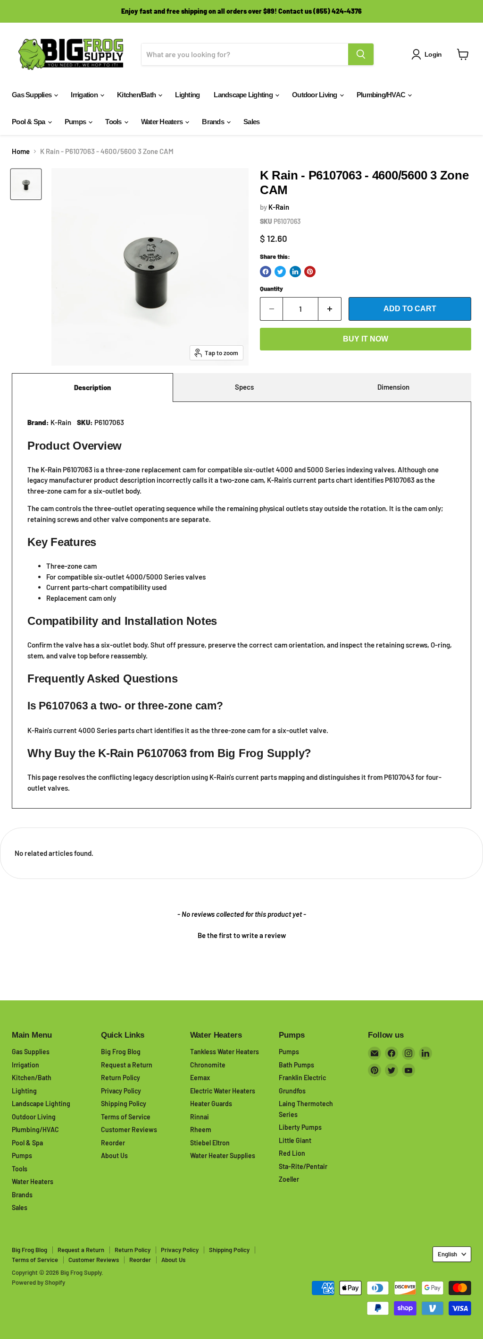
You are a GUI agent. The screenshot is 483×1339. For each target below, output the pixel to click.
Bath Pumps (296, 1065)
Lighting (187, 95)
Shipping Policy (123, 1104)
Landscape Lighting (244, 95)
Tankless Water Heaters (224, 1052)
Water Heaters (162, 122)
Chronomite (207, 1065)
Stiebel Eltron (210, 1143)
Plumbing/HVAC (382, 95)
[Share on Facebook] (265, 271)
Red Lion (292, 1153)
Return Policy (120, 1078)
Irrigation (85, 95)
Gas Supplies (32, 95)
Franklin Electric (302, 1078)
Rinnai (199, 1117)
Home (21, 151)
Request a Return (126, 1065)
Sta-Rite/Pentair (303, 1166)
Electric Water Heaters (222, 1091)
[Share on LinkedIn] (295, 271)
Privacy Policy (121, 1091)
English (447, 1254)
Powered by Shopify (38, 1282)
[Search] (361, 54)
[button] (241, 934)
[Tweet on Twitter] (280, 271)
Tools (114, 122)
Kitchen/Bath (137, 95)
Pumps (76, 122)
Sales (251, 122)
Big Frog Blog (121, 1052)
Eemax (200, 1078)
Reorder (113, 1143)
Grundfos (292, 1091)
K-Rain (278, 207)
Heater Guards (211, 1104)
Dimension (393, 387)
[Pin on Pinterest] (310, 271)
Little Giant (295, 1140)
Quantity (271, 288)
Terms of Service (125, 1117)
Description (92, 387)
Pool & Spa (29, 122)
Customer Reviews (129, 1130)
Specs (244, 387)
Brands (213, 122)
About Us (114, 1155)
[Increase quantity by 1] (329, 309)
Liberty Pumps (300, 1127)
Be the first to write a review (242, 935)
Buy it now (365, 339)
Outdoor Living (315, 95)
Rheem (200, 1130)
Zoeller (289, 1179)
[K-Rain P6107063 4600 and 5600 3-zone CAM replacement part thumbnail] (26, 184)
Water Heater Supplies (222, 1155)
